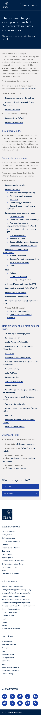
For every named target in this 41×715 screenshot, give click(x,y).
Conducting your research (20, 202)
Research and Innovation (15, 185)
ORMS (12, 266)
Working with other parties (21, 196)
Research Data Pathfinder (15, 292)
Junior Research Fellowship (16, 342)
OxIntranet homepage (26, 444)
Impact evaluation (17, 239)
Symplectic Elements (14, 381)
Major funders (11, 385)
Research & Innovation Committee (19, 98)
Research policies (12, 109)
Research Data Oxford (14, 118)
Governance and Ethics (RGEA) (18, 357)
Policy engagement (18, 235)
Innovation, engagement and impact (20, 213)
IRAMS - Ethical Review (14, 426)
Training (13, 273)
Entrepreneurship (17, 216)
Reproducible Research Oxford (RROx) (21, 288)
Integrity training (12, 369)
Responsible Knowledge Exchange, (24, 242)
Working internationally (19, 311)
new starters (21, 468)
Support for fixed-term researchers (24, 259)
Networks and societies (19, 262)
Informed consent (12, 338)
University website (28, 88)
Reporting (14, 199)
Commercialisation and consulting (24, 220)
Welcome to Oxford (18, 256)
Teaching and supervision (20, 280)
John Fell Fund (11, 373)
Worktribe (9, 353)
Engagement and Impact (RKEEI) (23, 245)
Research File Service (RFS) (16, 296)
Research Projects (12, 189)
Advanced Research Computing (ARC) (21, 284)
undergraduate (17, 458)
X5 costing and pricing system (17, 334)
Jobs (10, 468)
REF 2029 (9, 415)
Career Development (18, 276)
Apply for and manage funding (22, 193)
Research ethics (11, 377)
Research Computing (14, 122)
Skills (7, 270)
